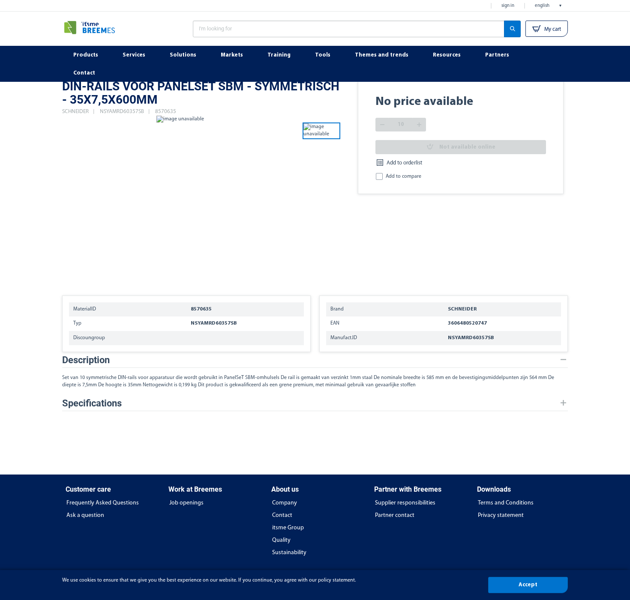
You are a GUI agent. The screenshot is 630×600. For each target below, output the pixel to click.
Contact (282, 515)
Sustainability (289, 552)
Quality (281, 540)
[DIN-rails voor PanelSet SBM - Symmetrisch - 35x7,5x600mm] (180, 201)
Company (284, 503)
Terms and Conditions (506, 503)
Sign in (507, 5)
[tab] (315, 360)
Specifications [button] (92, 403)
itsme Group (288, 528)
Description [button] (86, 360)
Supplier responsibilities (405, 503)
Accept (528, 585)
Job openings (186, 503)
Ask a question (85, 515)
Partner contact (394, 515)
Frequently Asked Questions (102, 503)
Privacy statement (501, 515)
